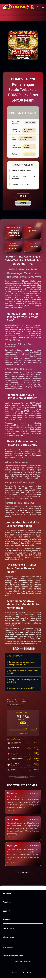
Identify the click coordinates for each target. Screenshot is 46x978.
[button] (33, 7)
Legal (22, 973)
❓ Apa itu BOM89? (14, 656)
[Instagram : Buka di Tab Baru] (25, 967)
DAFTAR (23, 203)
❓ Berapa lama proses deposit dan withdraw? (22, 680)
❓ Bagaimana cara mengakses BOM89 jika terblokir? (20, 663)
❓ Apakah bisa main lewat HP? (20, 688)
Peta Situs (30, 973)
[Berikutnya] (43, 45)
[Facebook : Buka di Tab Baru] (15, 967)
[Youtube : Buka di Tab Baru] (30, 967)
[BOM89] (7, 7)
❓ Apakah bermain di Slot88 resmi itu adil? (22, 672)
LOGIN (23, 196)
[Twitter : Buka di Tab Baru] (20, 967)
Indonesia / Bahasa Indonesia (13, 955)
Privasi (14, 973)
